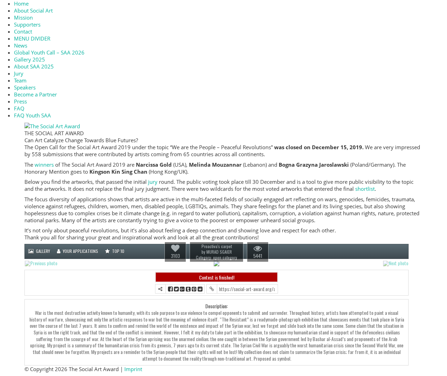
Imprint (133, 369)
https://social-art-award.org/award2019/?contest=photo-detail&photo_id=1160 (247, 288)
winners (44, 164)
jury (152, 181)
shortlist (365, 188)
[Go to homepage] (52, 125)
